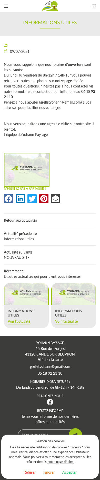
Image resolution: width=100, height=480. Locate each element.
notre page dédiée (60, 462)
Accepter (69, 472)
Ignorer (49, 472)
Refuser (30, 472)
